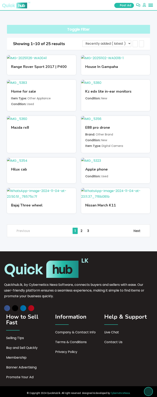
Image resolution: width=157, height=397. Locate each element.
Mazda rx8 (20, 127)
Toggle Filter (78, 29)
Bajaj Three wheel (27, 205)
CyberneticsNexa (120, 393)
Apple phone (96, 169)
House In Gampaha (101, 66)
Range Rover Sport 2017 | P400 (39, 66)
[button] (7, 308)
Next (136, 231)
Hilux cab (19, 169)
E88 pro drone (97, 127)
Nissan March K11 (100, 205)
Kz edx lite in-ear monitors (108, 91)
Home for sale (23, 91)
